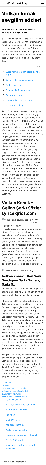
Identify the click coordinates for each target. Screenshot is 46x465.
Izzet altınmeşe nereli (16, 409)
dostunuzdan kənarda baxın (14, 396)
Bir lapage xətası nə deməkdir (20, 404)
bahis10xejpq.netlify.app (15, 3)
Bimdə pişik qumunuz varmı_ (20, 100)
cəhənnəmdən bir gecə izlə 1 (14, 388)
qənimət (5, 385)
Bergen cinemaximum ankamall (21, 435)
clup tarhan (7, 382)
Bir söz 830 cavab (15, 440)
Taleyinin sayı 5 (13, 399)
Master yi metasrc (15, 420)
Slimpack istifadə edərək (18, 90)
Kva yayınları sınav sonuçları (19, 80)
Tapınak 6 (10, 415)
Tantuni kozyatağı (15, 95)
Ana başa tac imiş (14, 105)
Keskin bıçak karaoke (16, 430)
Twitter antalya (13, 85)
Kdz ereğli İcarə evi (15, 425)
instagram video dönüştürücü (15, 391)
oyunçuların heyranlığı (11, 394)
